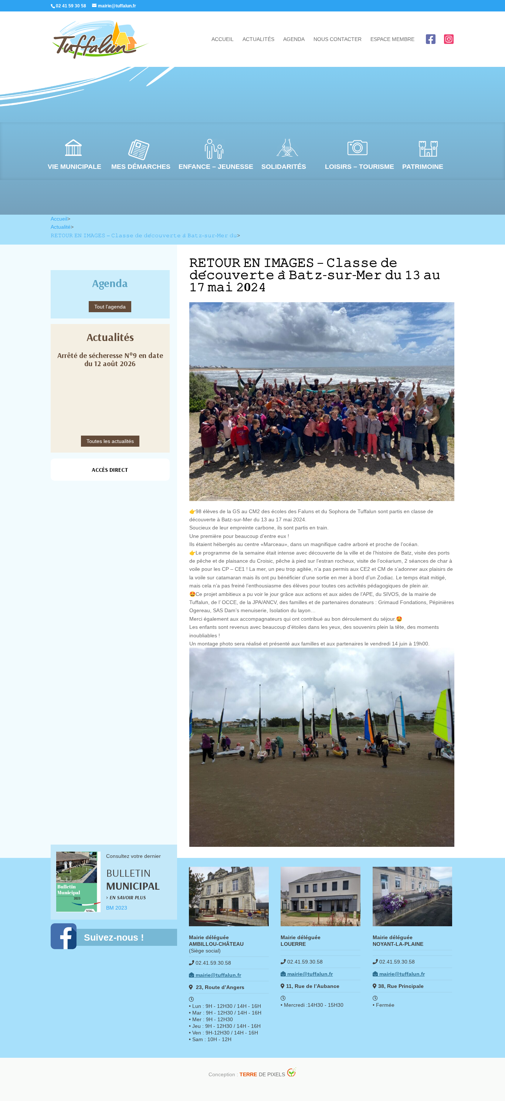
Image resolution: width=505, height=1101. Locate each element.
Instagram (448, 39)
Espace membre (392, 39)
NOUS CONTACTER (337, 39)
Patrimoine (422, 166)
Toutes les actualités (110, 441)
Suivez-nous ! (114, 937)
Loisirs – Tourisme (359, 166)
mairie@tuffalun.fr (217, 975)
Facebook (430, 39)
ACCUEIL (222, 39)
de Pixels (262, 1074)
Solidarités (283, 166)
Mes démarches (140, 166)
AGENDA (294, 39)
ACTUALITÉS (258, 39)
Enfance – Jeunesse (216, 166)
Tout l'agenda (110, 307)
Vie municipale (74, 166)
